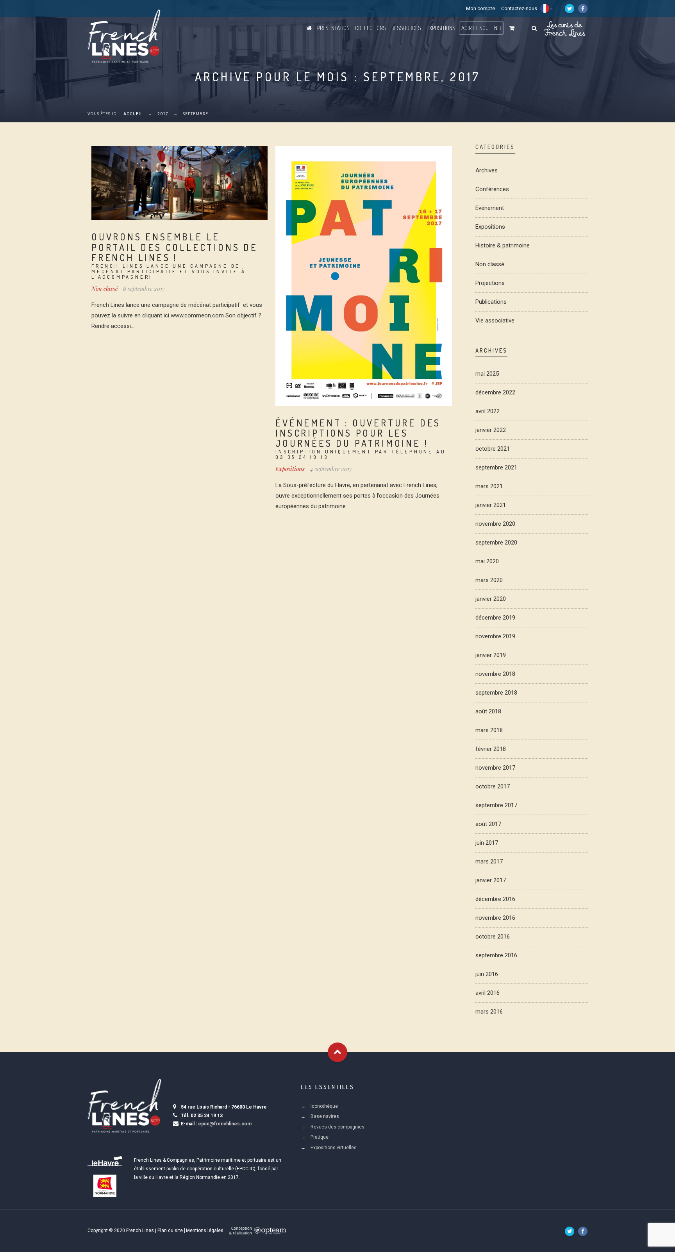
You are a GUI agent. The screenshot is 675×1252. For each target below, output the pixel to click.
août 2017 (488, 824)
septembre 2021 (496, 467)
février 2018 (490, 748)
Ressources (406, 28)
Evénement (489, 207)
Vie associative (494, 320)
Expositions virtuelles (334, 1147)
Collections (370, 28)
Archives (486, 170)
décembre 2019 (495, 617)
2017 (162, 114)
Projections (490, 283)
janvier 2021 (490, 505)
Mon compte (480, 8)
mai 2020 (487, 561)
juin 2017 (486, 842)
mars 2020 (489, 580)
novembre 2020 (495, 523)
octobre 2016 (492, 936)
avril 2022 (487, 411)
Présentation (333, 28)
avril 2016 (487, 992)
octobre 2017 (492, 786)
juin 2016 (486, 974)
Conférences (492, 189)
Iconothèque (324, 1106)
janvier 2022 (490, 429)
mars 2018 (489, 730)
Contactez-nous (519, 8)
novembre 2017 (495, 767)
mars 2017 (489, 861)
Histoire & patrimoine (502, 245)
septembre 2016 (496, 955)
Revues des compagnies (337, 1127)
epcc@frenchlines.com (225, 1124)
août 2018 (488, 711)
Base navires (325, 1116)
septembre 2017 (496, 805)
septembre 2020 (496, 542)
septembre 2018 (496, 692)
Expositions (441, 28)
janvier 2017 (490, 880)
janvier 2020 (490, 598)
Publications (491, 301)
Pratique (320, 1137)
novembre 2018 (495, 673)
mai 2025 (487, 373)
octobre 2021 (492, 448)
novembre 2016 (495, 917)
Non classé (104, 288)
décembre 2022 (495, 392)
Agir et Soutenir (481, 28)
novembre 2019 (495, 636)
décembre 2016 (495, 899)
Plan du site (170, 1230)
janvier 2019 (490, 655)
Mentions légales (204, 1230)
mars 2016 (489, 1011)
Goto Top (337, 1052)
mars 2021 (489, 486)
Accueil (133, 114)
